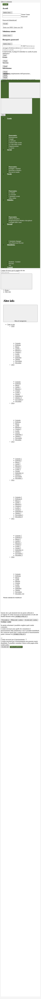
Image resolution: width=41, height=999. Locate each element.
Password (24, 16)
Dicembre (18, 363)
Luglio (17, 354)
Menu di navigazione (20, 321)
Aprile (17, 348)
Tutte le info (11, 324)
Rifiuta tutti (17, 620)
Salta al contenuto (6, 1)
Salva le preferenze (16, 647)
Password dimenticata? (10, 20)
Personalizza (5, 620)
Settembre (18, 357)
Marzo (17, 347)
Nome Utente (25, 14)
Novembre (18, 361)
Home (7, 290)
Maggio (18, 350)
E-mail (23, 46)
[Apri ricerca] (24, 90)
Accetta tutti (31, 620)
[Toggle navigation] (16, 106)
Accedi (5, 4)
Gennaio (18, 343)
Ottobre (17, 359)
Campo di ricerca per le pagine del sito (13, 270)
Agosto (17, 356)
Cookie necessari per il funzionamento (13, 639)
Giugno (18, 352)
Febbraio (18, 345)
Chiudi (5, 61)
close (3, 115)
